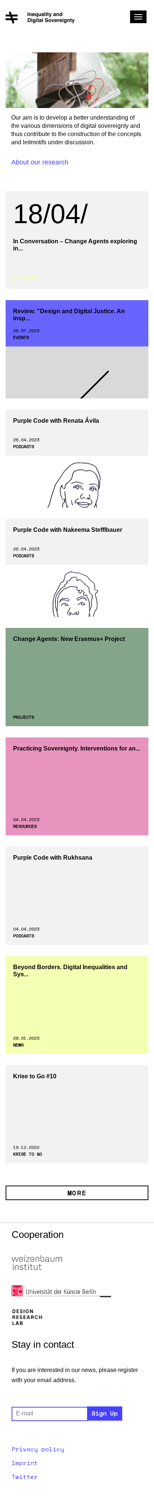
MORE (77, 1193)
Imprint (25, 1462)
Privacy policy (38, 1449)
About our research (39, 162)
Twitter (25, 1476)
